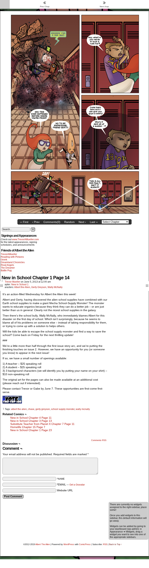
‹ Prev (36, 222)
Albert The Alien (42, 544)
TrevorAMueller (9, 254)
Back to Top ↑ (115, 544)
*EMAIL (71, 484)
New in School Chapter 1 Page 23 (31, 430)
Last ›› (94, 222)
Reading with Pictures (12, 257)
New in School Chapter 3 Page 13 (31, 420)
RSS (105, 544)
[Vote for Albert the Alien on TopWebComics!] (12, 402)
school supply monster (62, 409)
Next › (82, 222)
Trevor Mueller (12, 281)
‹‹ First (24, 222)
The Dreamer (8, 267)
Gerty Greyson (38, 287)
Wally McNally (55, 287)
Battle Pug (6, 270)
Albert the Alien (22, 287)
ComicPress (85, 544)
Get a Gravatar (77, 484)
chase (31, 409)
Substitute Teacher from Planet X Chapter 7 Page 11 (42, 423)
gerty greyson (43, 409)
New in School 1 (20, 284)
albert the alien (19, 409)
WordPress (68, 544)
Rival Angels (7, 265)
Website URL (65, 490)
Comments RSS (98, 440)
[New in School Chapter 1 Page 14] (74, 216)
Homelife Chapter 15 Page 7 (27, 427)
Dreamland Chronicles (13, 262)
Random (69, 222)
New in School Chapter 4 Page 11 (31, 417)
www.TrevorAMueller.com (25, 239)
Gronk (4, 259)
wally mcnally (83, 409)
